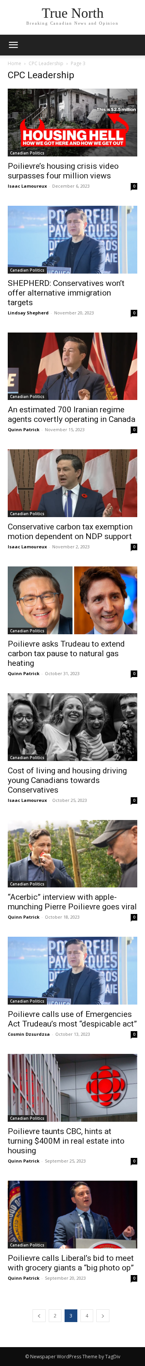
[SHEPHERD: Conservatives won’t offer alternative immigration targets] (72, 240)
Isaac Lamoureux (27, 186)
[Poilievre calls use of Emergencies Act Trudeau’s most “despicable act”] (72, 971)
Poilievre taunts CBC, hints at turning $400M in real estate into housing (66, 1141)
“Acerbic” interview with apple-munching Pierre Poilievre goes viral (72, 901)
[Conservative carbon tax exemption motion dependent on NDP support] (72, 483)
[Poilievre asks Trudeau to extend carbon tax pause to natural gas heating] (72, 600)
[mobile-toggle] (13, 45)
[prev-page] (39, 1315)
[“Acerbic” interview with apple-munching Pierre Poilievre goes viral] (72, 854)
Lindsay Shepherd (28, 313)
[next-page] (102, 1315)
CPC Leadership (46, 63)
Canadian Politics (27, 153)
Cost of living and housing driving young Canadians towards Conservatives (67, 780)
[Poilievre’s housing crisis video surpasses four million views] (72, 122)
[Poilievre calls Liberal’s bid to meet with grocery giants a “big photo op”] (72, 1214)
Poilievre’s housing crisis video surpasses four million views (63, 170)
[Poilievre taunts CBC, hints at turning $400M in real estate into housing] (72, 1088)
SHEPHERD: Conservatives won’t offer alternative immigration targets (66, 293)
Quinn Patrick (23, 429)
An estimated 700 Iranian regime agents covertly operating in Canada (71, 414)
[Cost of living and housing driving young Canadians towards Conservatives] (72, 727)
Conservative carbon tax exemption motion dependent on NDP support (70, 531)
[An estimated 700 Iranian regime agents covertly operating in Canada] (72, 366)
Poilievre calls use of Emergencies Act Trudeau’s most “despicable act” (72, 1019)
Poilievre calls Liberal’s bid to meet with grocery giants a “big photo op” (71, 1262)
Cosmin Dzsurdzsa (29, 1034)
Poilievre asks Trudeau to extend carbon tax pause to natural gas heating (66, 653)
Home (14, 63)
